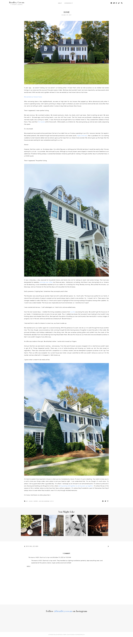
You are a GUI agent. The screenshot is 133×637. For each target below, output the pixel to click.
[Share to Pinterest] (108, 501)
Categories (67, 3)
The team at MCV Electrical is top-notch (40, 557)
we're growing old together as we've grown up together (76, 486)
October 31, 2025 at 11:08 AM (62, 557)
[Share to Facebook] (103, 501)
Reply (28, 566)
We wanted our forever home (33, 97)
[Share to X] (105, 501)
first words (41, 122)
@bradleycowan (63, 611)
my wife (72, 312)
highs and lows (82, 135)
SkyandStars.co (80, 634)
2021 (27, 501)
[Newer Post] (39, 546)
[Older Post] (106, 546)
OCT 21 (52, 501)
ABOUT (60, 3)
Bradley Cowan (16, 2)
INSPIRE (36, 501)
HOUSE (31, 501)
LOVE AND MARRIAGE (44, 501)
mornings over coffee (46, 282)
